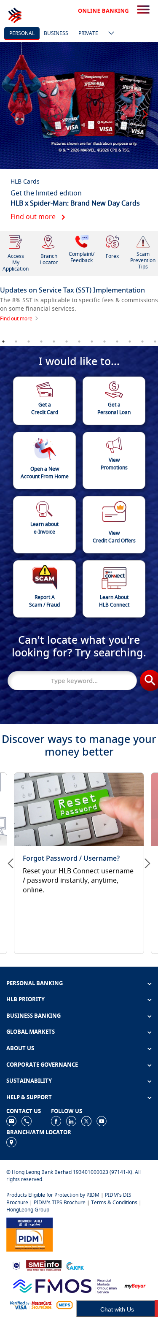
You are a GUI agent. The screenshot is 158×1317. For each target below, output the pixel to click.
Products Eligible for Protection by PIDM (52, 1194)
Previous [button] (12, 110)
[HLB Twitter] (86, 1120)
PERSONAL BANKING (34, 983)
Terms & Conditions (114, 1202)
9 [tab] (104, 341)
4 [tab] (41, 341)
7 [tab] (79, 341)
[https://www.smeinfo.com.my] (44, 1265)
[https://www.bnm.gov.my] (16, 1265)
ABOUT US (20, 1048)
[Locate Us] (11, 1141)
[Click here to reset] (79, 859)
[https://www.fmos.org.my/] (65, 1285)
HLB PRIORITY (25, 999)
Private (88, 33)
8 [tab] (92, 341)
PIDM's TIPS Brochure (60, 1202)
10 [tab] (117, 341)
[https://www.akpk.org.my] (75, 1265)
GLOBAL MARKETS (30, 1031)
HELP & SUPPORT (29, 1097)
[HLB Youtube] (101, 1120)
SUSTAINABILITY (29, 1080)
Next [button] (145, 110)
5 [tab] (54, 341)
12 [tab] (142, 341)
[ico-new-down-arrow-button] (109, 33)
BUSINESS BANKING (33, 1015)
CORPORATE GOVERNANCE (42, 1064)
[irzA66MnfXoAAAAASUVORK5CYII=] (26, 1120)
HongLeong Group (27, 1209)
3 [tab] (28, 341)
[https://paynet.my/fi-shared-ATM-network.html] (64, 1305)
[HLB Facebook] (56, 1120)
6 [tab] (66, 341)
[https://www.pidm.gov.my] (29, 1234)
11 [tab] (130, 341)
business (56, 33)
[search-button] (143, 10)
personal (22, 33)
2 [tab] (16, 341)
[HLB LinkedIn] (71, 1120)
